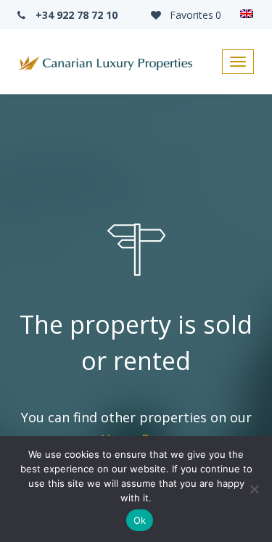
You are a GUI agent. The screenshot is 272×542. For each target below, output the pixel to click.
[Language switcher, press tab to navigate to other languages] (246, 14)
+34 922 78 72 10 (75, 15)
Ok (140, 520)
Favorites (194, 15)
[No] (254, 489)
